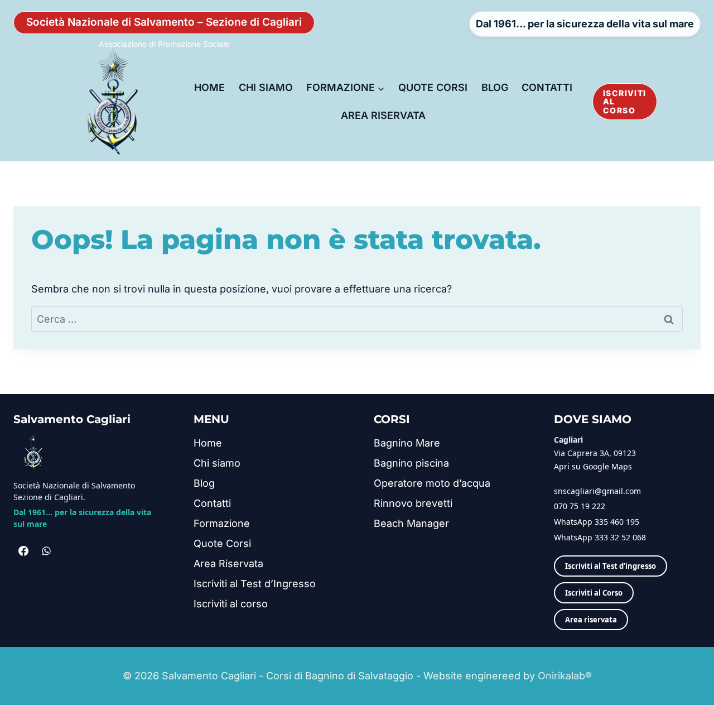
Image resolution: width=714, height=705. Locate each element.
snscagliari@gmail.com (597, 491)
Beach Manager (411, 523)
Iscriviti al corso (231, 604)
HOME (209, 87)
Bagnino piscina (411, 463)
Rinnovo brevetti (413, 503)
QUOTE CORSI (432, 87)
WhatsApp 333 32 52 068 (600, 537)
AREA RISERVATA (383, 115)
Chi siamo (217, 463)
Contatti (212, 503)
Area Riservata (228, 563)
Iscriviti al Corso (594, 593)
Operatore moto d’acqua (432, 483)
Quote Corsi (222, 543)
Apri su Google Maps (593, 466)
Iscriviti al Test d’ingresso (610, 566)
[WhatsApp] (46, 551)
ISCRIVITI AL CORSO (625, 101)
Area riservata (591, 620)
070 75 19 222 (579, 506)
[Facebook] (23, 551)
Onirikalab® (565, 676)
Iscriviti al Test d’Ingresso (255, 583)
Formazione (222, 523)
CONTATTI (547, 87)
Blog (204, 483)
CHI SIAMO (266, 87)
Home (208, 443)
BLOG (494, 87)
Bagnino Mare (407, 443)
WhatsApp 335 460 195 (596, 521)
